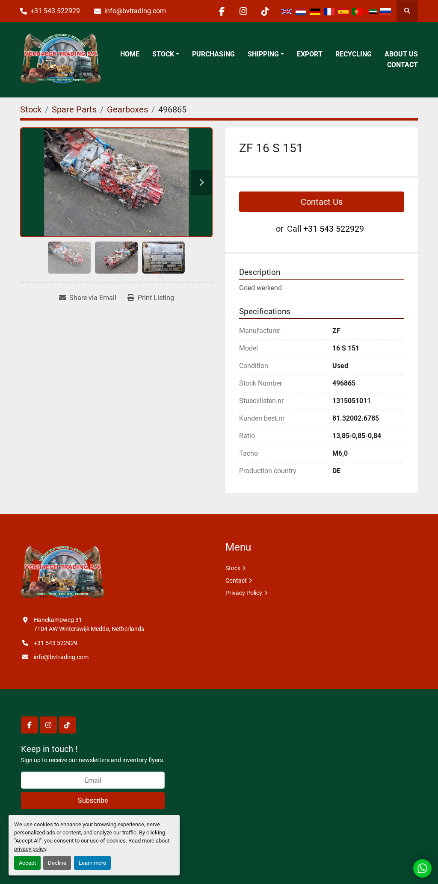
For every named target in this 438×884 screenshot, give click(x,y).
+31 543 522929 (55, 11)
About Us (401, 54)
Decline (57, 863)
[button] (165, 54)
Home (129, 54)
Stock (163, 54)
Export (310, 54)
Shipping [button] (263, 54)
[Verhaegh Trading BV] (62, 572)
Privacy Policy (243, 592)
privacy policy (30, 849)
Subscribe (93, 800)
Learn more (92, 863)
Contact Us (322, 202)
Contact (402, 65)
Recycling (353, 54)
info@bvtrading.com (135, 11)
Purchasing (213, 54)
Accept (27, 863)
